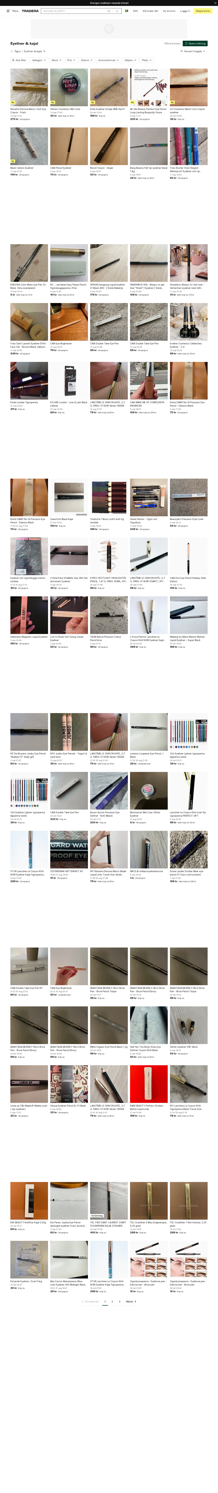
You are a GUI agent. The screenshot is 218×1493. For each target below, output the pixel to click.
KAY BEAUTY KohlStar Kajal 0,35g (28, 1222)
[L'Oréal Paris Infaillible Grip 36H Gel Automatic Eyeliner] (69, 556)
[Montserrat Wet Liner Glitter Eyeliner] (149, 791)
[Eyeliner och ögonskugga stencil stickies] (29, 556)
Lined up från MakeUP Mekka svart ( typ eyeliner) (28, 1107)
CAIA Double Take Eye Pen (104, 343)
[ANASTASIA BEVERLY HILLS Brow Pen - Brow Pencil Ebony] (149, 966)
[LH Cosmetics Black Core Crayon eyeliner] (189, 87)
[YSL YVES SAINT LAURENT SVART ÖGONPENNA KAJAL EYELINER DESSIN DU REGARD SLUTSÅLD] (109, 1201)
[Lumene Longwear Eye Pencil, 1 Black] (149, 732)
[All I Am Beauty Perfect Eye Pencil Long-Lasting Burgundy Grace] (149, 87)
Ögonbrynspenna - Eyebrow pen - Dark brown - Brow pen (148, 1283)
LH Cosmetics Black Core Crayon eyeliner (187, 111)
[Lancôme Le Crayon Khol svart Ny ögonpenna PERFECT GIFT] (189, 791)
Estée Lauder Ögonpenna (24, 402)
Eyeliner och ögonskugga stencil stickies (27, 580)
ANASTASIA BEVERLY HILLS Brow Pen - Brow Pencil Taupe (107, 990)
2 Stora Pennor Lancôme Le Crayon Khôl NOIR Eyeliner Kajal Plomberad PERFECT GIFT (147, 638)
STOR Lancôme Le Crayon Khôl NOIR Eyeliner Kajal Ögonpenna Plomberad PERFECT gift (27, 873)
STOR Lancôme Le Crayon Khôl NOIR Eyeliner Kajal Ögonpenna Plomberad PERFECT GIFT (106, 1283)
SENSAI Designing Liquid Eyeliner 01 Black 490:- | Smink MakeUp (107, 286)
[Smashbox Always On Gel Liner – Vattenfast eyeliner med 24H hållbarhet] (189, 263)
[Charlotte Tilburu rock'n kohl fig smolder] (109, 497)
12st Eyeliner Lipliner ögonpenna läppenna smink (187, 755)
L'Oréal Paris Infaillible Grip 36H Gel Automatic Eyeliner (68, 580)
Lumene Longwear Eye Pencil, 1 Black (147, 755)
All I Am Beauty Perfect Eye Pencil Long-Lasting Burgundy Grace (148, 111)
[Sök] (108, 11)
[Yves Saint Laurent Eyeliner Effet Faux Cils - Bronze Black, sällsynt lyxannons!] (29, 322)
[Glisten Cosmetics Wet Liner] (69, 87)
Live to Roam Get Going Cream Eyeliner (66, 638)
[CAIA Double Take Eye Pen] (109, 322)
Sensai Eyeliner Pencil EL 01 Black (68, 1105)
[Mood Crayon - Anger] (109, 146)
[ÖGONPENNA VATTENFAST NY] (69, 849)
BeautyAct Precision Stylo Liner (186, 519)
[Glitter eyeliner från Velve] (189, 1025)
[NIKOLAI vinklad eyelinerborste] (149, 849)
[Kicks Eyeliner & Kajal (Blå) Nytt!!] (109, 87)
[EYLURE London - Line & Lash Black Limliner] (69, 381)
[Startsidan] (30, 11)
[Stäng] (215, 3)
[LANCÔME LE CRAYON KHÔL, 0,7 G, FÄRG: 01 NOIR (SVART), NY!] (149, 556)
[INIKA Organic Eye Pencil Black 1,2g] (109, 1025)
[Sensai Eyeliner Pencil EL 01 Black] (69, 1084)
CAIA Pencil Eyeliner (60, 168)
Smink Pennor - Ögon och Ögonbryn (143, 521)
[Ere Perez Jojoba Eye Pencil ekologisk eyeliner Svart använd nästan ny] (69, 1201)
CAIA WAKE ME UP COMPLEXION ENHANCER (147, 404)
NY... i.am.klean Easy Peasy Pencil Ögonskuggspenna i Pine (68, 286)
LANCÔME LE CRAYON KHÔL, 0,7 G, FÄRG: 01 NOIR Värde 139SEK (107, 404)
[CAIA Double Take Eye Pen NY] (29, 966)
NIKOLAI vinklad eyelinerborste (146, 871)
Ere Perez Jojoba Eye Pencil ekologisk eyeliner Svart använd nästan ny (67, 1224)
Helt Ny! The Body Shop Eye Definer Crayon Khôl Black (145, 1048)
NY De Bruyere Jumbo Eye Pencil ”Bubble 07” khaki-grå (28, 755)
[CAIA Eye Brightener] (69, 322)
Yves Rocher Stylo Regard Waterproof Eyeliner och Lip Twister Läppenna (185, 170)
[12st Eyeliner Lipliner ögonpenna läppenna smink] (189, 732)
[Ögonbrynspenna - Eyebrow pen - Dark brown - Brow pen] (149, 1259)
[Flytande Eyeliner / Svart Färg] (29, 1259)
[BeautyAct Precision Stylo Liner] (189, 497)
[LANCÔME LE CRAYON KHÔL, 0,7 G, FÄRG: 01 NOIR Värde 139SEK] (109, 381)
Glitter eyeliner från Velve (184, 1046)
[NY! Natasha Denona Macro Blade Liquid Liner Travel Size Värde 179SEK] (109, 849)
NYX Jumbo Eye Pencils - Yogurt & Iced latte (68, 755)
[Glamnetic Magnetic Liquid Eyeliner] (29, 615)
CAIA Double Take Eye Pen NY (26, 988)
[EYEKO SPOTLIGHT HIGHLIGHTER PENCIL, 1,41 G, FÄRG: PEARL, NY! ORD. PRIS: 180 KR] (109, 556)
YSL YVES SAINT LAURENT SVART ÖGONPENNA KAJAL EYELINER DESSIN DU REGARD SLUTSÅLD (108, 1224)
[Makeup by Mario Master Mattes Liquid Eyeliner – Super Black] (189, 615)
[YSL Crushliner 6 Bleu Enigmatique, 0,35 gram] (149, 1201)
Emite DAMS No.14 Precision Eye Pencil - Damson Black (187, 404)
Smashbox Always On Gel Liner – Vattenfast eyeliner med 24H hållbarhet (187, 286)
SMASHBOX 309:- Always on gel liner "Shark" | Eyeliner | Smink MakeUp (147, 286)
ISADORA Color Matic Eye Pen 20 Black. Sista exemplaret (28, 286)
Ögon (18, 51)
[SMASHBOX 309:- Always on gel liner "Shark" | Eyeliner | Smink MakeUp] (149, 263)
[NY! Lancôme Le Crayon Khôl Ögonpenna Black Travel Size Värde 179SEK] (189, 1084)
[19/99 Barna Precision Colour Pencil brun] (109, 615)
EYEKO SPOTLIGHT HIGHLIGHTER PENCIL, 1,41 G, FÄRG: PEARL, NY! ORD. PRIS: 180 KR (108, 580)
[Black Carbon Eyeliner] (29, 146)
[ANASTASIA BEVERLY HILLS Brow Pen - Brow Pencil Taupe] (109, 966)
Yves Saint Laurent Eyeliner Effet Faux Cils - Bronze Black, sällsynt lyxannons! (28, 345)
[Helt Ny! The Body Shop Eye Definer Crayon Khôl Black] (149, 1025)
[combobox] (76, 11)
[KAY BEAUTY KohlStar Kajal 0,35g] (29, 1201)
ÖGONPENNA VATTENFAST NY (66, 871)
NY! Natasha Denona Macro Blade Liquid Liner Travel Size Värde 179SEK (108, 873)
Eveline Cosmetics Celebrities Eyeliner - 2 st (186, 345)
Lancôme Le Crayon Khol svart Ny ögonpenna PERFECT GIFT (188, 814)
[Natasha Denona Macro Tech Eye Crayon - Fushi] (29, 87)
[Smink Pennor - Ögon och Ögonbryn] (149, 497)
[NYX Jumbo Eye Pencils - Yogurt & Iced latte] (69, 732)
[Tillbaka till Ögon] (11, 51)
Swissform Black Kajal (61, 519)
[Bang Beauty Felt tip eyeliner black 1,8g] (149, 146)
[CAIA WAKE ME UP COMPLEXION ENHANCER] (149, 381)
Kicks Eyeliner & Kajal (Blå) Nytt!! (107, 109)
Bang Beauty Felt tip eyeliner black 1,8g (148, 170)
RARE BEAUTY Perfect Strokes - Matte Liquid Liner (147, 1107)
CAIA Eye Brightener (61, 343)
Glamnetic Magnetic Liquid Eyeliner (29, 636)
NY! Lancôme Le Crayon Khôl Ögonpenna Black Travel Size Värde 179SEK (185, 1107)
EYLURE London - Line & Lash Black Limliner (68, 404)
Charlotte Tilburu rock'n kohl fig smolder (107, 521)
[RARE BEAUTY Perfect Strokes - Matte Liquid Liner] (149, 1084)
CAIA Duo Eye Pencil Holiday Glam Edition (188, 580)
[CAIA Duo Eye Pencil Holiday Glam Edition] (189, 556)
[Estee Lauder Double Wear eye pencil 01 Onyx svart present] (189, 849)
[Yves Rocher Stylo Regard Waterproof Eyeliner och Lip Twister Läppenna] (189, 146)
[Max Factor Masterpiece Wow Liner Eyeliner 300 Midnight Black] (69, 1259)
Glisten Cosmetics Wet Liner (65, 109)
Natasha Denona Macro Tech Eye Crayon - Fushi (28, 111)
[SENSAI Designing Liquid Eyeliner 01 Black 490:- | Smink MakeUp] (109, 263)
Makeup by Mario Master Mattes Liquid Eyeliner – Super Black (187, 638)
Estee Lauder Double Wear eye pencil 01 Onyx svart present (186, 873)
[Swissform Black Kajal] (69, 497)
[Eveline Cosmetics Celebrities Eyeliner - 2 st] (189, 322)
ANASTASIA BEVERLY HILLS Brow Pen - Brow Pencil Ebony (147, 990)
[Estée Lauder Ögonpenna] (29, 381)
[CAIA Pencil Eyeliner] (69, 146)
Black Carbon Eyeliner (22, 168)
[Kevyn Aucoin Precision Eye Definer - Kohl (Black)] (109, 791)
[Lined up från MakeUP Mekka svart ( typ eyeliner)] (29, 1084)
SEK (135, 11)
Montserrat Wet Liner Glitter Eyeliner (145, 814)
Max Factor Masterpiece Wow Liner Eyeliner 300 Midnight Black (67, 1283)
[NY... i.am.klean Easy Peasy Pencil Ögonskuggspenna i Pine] (69, 263)
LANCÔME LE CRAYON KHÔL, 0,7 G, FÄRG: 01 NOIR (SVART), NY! (147, 580)
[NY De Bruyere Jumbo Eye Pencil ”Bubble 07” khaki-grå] (29, 732)
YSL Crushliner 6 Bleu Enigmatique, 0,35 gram (148, 1224)
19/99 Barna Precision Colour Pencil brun (105, 638)
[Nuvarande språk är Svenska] (126, 11)
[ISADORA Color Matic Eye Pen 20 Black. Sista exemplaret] (29, 263)
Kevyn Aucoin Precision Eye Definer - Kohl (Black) (105, 814)
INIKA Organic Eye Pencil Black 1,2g (109, 1046)
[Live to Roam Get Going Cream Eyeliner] (69, 615)
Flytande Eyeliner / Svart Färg (26, 1281)
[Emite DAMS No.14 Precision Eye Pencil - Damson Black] (189, 381)
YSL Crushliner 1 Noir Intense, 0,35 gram (188, 1224)
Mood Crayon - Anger (101, 168)
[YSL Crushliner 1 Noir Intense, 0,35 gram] (189, 1201)
